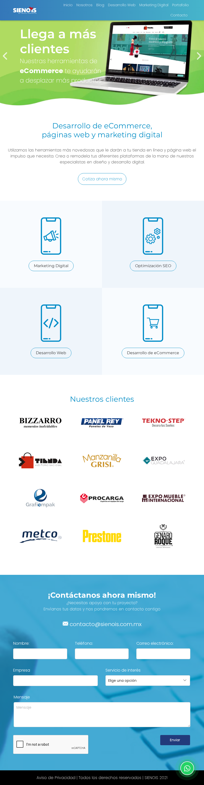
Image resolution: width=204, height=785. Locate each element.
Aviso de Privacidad (56, 778)
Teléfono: (84, 643)
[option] (102, 55)
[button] (5, 56)
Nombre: (21, 643)
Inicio (68, 4)
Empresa (21, 670)
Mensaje (22, 697)
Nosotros (84, 4)
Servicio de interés (123, 670)
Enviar (175, 739)
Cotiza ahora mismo (102, 179)
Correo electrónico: (155, 643)
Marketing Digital (153, 4)
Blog (100, 4)
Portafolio (180, 4)
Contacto (179, 15)
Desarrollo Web (122, 4)
